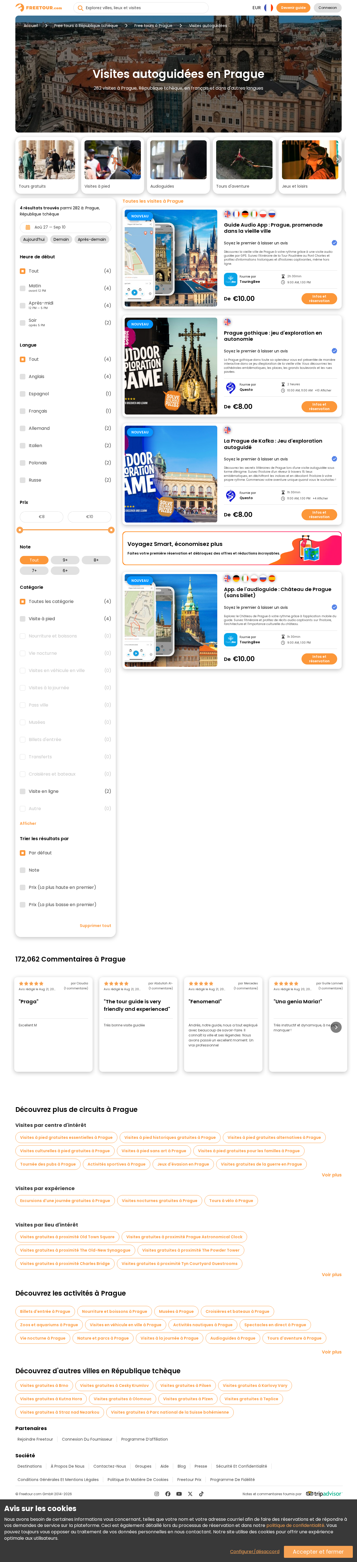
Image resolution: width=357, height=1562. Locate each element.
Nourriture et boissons (70, 636)
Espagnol (70, 394)
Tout (34, 560)
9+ (65, 560)
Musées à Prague (176, 1311)
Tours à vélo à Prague (231, 1200)
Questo (246, 390)
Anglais (70, 376)
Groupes (143, 1466)
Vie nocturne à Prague (43, 1338)
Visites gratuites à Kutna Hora (51, 1399)
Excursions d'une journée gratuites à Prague (65, 1200)
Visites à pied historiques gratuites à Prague (170, 1137)
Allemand (70, 428)
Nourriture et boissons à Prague (114, 1311)
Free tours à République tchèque (86, 25)
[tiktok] (201, 1493)
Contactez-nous (109, 1466)
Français (70, 411)
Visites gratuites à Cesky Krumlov (114, 1385)
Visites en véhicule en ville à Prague (125, 1325)
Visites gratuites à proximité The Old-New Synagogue (75, 1250)
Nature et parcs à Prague (103, 1338)
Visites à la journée (70, 688)
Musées (70, 722)
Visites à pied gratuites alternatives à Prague (274, 1137)
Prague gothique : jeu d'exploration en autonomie (273, 336)
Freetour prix (189, 1479)
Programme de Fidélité (232, 1479)
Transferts (70, 757)
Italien (70, 445)
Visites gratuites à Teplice (251, 1399)
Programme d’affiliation (144, 1439)
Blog (182, 1466)
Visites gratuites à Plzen (188, 1399)
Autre (70, 808)
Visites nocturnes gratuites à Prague (159, 1200)
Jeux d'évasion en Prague (183, 1164)
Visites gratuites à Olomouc (122, 1399)
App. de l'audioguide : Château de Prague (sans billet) (277, 592)
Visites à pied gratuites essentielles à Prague (66, 1137)
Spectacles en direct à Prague (275, 1325)
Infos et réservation (319, 298)
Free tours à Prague (153, 25)
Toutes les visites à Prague (153, 201)
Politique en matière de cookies (138, 1479)
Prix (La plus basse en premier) (63, 905)
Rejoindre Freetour (35, 1439)
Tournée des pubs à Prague (48, 1164)
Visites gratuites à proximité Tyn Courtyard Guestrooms (180, 1263)
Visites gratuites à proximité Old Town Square (67, 1237)
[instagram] (156, 1493)
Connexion (328, 7)
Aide (164, 1466)
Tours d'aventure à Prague (294, 1338)
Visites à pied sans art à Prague (154, 1151)
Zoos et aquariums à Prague (49, 1325)
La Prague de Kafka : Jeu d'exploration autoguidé (273, 444)
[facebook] (168, 1493)
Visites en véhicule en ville (70, 670)
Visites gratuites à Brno (44, 1385)
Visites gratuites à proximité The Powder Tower (191, 1250)
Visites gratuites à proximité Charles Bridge (65, 1263)
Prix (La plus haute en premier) (62, 887)
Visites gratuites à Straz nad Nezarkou (59, 1412)
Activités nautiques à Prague (203, 1325)
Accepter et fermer (318, 1552)
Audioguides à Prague (232, 1338)
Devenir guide (293, 7)
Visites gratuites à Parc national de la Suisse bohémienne (170, 1412)
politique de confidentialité (295, 1525)
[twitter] (190, 1493)
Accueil (31, 25)
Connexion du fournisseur (87, 1439)
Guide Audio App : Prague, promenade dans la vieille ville (273, 228)
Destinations (30, 1466)
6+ (65, 570)
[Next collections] (337, 159)
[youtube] (179, 1493)
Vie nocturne (70, 653)
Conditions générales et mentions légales (58, 1479)
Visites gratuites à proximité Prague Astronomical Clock (184, 1237)
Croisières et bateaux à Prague (237, 1311)
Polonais (70, 463)
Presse (201, 1466)
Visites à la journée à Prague (170, 1338)
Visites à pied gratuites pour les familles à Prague (249, 1151)
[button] (46, 165)
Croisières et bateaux (70, 774)
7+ (34, 570)
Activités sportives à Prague (117, 1164)
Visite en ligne (70, 791)
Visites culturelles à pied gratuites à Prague (65, 1151)
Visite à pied (70, 619)
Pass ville (70, 705)
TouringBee (250, 282)
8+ (96, 560)
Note (34, 870)
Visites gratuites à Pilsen (185, 1385)
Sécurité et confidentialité (241, 1466)
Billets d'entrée (70, 739)
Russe (70, 480)
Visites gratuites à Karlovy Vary (255, 1385)
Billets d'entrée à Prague (45, 1311)
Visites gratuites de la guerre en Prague (261, 1164)
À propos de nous (68, 1466)
